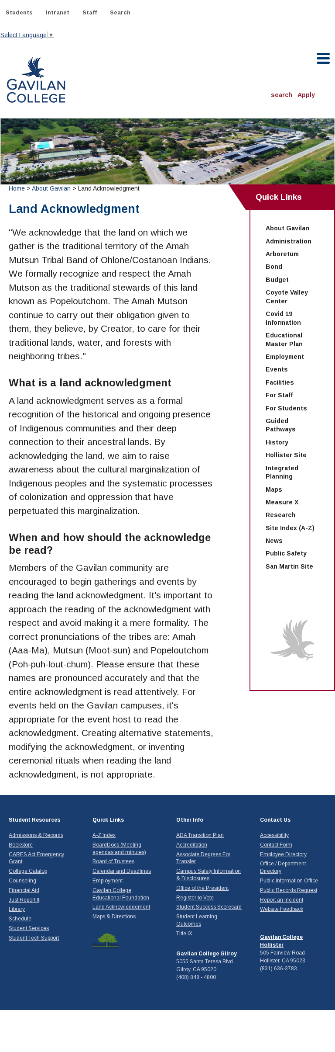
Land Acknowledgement (121, 907)
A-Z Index (104, 835)
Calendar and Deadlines (121, 871)
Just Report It (24, 900)
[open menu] (323, 58)
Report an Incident (281, 900)
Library (17, 909)
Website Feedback (281, 909)
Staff (89, 12)
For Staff (279, 395)
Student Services (29, 928)
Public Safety (286, 553)
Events (277, 369)
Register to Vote (195, 898)
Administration (288, 241)
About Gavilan (51, 188)
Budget (277, 279)
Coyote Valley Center (287, 297)
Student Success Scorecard (209, 907)
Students (19, 12)
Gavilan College (35, 79)
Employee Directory (283, 854)
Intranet (57, 12)
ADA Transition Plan (200, 835)
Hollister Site (286, 454)
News (274, 540)
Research (280, 514)
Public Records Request (288, 890)
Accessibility (274, 835)
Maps (274, 489)
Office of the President (202, 888)
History (277, 442)
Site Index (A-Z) (290, 527)
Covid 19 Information (283, 318)
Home (17, 188)
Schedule (20, 919)
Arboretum (282, 253)
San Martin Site (289, 566)
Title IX (184, 933)
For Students (286, 408)
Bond (274, 266)
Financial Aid (24, 890)
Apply (306, 94)
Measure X (282, 502)
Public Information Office (289, 881)
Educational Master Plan (284, 339)
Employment (285, 356)
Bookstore (21, 845)
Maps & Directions (114, 916)
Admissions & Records (36, 835)
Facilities (280, 382)
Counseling (22, 881)
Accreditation (191, 845)
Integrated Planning (282, 472)
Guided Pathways (281, 425)
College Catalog (28, 871)
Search (120, 12)
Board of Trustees (113, 861)
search (281, 94)
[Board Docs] (105, 940)
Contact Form (276, 845)
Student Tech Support (34, 938)
